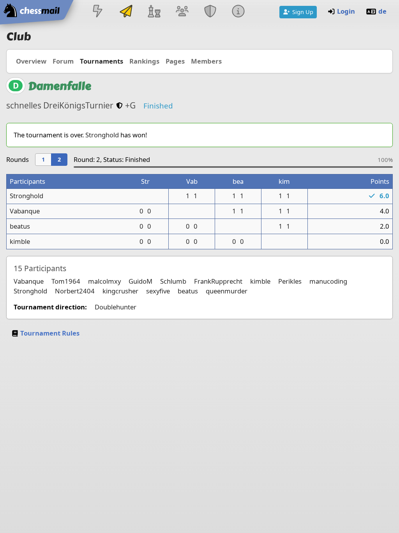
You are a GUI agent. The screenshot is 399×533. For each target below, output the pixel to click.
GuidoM (140, 281)
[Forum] (182, 12)
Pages (175, 61)
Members (206, 61)
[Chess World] (154, 12)
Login (346, 11)
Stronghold (102, 134)
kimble (20, 241)
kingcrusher (120, 290)
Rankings (144, 61)
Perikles (290, 281)
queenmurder (226, 290)
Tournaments (101, 61)
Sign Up (302, 12)
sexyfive (158, 290)
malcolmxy (104, 281)
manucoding (328, 281)
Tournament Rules (49, 333)
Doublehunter (115, 306)
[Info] (238, 12)
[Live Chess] (98, 12)
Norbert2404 (75, 290)
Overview (31, 61)
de (382, 11)
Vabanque (25, 210)
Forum (63, 61)
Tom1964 (65, 281)
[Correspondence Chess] (126, 12)
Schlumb (173, 281)
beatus (20, 226)
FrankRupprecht (218, 281)
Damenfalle (59, 86)
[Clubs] (210, 12)
